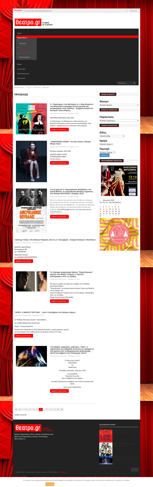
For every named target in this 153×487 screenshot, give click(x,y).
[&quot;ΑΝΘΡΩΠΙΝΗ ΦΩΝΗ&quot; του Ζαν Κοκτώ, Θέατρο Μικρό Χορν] (31, 161)
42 (33, 409)
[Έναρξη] (16, 409)
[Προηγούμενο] (19, 409)
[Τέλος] (62, 409)
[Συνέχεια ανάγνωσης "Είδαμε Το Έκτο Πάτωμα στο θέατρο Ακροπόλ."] (105, 436)
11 (103, 209)
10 (100, 209)
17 (100, 211)
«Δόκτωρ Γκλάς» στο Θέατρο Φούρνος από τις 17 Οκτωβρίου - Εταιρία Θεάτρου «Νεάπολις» (55, 240)
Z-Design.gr (63, 472)
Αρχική (29, 87)
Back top (134, 470)
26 (106, 214)
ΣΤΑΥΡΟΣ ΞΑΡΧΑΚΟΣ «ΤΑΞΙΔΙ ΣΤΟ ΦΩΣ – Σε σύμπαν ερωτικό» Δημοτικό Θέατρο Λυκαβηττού (59, 11)
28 (113, 214)
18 (103, 211)
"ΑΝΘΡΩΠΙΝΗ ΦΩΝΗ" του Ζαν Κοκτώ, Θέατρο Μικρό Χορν (70, 143)
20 (110, 211)
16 (119, 209)
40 (26, 409)
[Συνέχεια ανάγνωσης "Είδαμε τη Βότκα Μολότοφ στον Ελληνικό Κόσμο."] (105, 449)
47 (51, 409)
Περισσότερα (103, 484)
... (22, 409)
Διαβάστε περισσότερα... (59, 129)
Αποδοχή (50, 484)
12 (106, 209)
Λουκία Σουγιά (62, 113)
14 (113, 209)
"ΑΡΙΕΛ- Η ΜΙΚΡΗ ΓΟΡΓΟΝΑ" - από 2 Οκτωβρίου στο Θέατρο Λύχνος (44, 312)
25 (103, 214)
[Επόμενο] (58, 409)
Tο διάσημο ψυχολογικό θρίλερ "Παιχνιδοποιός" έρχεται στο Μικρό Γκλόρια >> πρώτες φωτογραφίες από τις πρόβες (71, 274)
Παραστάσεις (37, 87)
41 (30, 409)
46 (47, 409)
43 (37, 409)
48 (55, 409)
